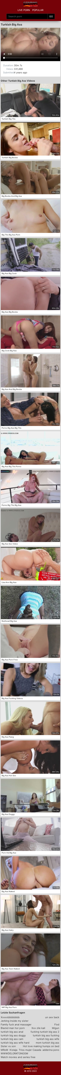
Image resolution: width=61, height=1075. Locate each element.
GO (51, 16)
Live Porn (24, 10)
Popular (37, 10)
